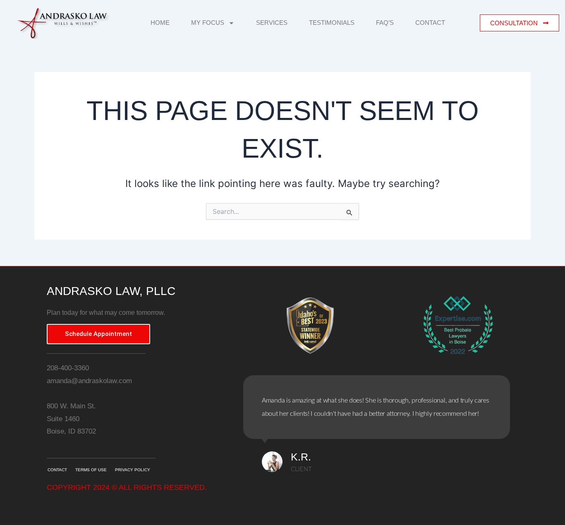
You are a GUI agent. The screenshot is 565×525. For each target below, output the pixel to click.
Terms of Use (91, 469)
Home (160, 22)
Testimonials (331, 22)
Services (271, 22)
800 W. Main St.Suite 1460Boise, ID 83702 (71, 418)
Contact (430, 22)
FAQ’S (385, 22)
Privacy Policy (132, 469)
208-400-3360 (68, 368)
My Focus (207, 22)
